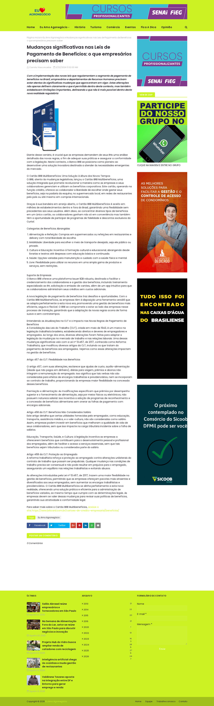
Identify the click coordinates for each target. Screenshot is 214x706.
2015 (108, 615)
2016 (108, 621)
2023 (108, 639)
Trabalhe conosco (165, 701)
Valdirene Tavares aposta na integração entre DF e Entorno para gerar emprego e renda (58, 682)
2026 (108, 656)
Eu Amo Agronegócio (53, 37)
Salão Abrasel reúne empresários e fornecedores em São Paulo (59, 607)
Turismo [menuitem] (95, 27)
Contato (183, 701)
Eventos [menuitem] (130, 27)
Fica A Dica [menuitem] (148, 27)
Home (138, 701)
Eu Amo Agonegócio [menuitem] (53, 27)
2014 (108, 609)
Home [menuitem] (31, 27)
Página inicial (34, 37)
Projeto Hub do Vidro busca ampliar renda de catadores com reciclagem (59, 645)
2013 (108, 603)
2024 (108, 644)
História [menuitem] (80, 27)
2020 (107, 627)
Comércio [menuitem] (113, 27)
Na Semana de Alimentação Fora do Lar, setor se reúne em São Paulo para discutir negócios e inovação (59, 626)
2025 (108, 650)
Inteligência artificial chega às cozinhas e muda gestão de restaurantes (59, 663)
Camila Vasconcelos (40, 67)
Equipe (148, 701)
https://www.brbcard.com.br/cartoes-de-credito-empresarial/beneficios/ (75, 510)
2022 (108, 633)
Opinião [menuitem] (166, 27)
